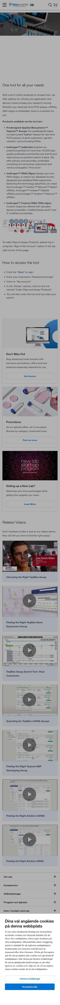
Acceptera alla (29, 986)
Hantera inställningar (30, 978)
